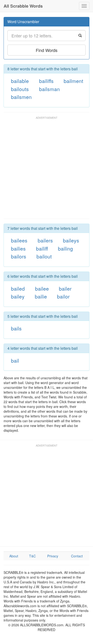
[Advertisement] (46, 169)
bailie (41, 296)
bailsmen (21, 96)
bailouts (20, 88)
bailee (42, 288)
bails (16, 328)
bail (15, 360)
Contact (77, 556)
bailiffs (46, 80)
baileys (71, 240)
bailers (45, 240)
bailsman (49, 88)
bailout (44, 256)
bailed (18, 288)
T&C (32, 556)
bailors (18, 256)
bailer (65, 288)
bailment (73, 80)
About (13, 556)
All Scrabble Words (23, 6)
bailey (18, 296)
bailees (19, 240)
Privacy (52, 556)
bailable (20, 80)
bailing (65, 248)
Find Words (46, 50)
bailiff (42, 248)
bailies (18, 248)
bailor (63, 296)
